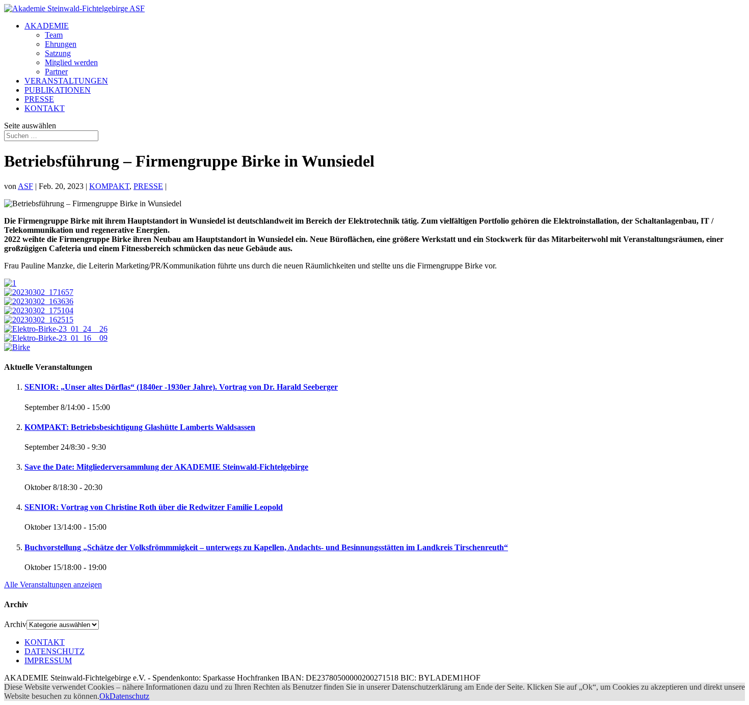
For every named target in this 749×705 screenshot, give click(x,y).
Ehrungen (60, 44)
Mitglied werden (71, 62)
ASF (25, 186)
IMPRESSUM (48, 660)
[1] (10, 283)
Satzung (58, 53)
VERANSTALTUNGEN (66, 80)
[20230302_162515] (38, 319)
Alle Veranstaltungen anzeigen (53, 584)
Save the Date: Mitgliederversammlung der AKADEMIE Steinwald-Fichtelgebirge (166, 467)
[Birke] (17, 347)
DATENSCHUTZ (54, 651)
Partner (56, 71)
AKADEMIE (46, 25)
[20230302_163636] (38, 301)
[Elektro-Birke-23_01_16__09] (56, 338)
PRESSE (39, 99)
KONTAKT (44, 108)
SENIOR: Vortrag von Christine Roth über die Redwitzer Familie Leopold (153, 507)
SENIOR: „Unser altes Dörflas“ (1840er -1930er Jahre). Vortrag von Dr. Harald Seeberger (181, 387)
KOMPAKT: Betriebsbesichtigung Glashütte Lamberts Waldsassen (139, 427)
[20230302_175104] (38, 310)
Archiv (15, 624)
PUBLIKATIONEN (57, 90)
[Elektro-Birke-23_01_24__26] (56, 328)
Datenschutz (129, 696)
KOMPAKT (109, 186)
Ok (104, 696)
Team (54, 35)
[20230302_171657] (38, 292)
